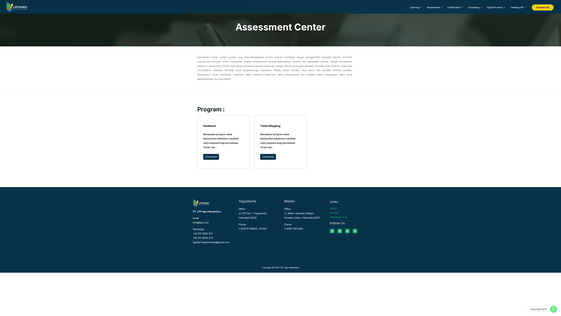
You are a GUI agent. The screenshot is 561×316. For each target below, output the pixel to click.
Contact (334, 212)
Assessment (433, 7)
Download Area (338, 217)
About (333, 208)
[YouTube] (347, 231)
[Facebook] (332, 231)
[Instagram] (339, 231)
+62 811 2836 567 (203, 233)
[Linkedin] (355, 231)
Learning (414, 7)
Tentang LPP (516, 7)
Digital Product (495, 7)
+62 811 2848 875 (203, 237)
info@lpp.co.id (200, 222)
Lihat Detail (211, 157)
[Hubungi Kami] (553, 309)
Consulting (473, 7)
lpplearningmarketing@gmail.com (211, 242)
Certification (453, 7)
